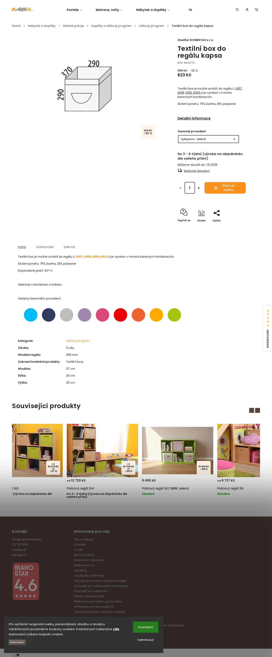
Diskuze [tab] (69, 247)
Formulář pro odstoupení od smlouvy (101, 586)
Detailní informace (194, 118)
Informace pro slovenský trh (94, 607)
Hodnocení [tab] (45, 247)
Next (258, 410)
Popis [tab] (22, 247)
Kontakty (80, 545)
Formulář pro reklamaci (91, 591)
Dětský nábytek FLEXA (89, 596)
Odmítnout (145, 640)
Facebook (19, 550)
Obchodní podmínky (89, 576)
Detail (54, 482)
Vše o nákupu (84, 539)
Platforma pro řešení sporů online (98, 601)
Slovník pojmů (84, 555)
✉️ (13, 655)
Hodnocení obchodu (89, 560)
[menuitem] (78, 10)
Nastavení (17, 642)
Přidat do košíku (228, 188)
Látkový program (78, 341)
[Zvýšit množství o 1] (199, 188)
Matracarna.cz (84, 565)
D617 (239, 89)
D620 (196, 93)
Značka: (196, 40)
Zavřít (233, 227)
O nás (78, 550)
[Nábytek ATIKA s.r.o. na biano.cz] (41, 582)
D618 (181, 93)
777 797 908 (20, 545)
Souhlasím (145, 627)
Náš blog (80, 570)
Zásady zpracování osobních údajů (100, 581)
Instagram (19, 555)
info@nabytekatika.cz (27, 539)
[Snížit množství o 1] (180, 188)
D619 (188, 93)
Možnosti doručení (196, 171)
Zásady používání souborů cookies (99, 612)
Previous (252, 410)
